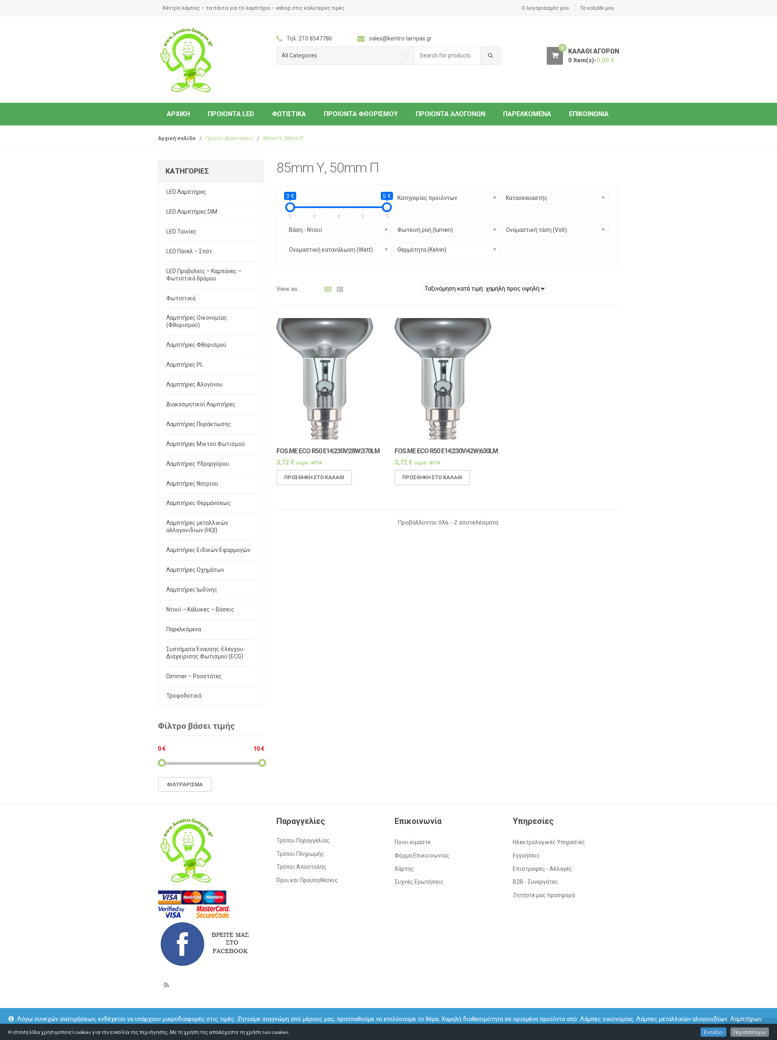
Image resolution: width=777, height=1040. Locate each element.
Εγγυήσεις (526, 855)
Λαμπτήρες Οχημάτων (195, 570)
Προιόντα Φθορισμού (361, 114)
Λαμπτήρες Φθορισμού (196, 345)
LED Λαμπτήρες (186, 192)
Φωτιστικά (289, 114)
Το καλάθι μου (597, 8)
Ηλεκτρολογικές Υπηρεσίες (549, 842)
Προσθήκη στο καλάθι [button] (314, 477)
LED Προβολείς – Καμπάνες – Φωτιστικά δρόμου (204, 275)
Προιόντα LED (231, 114)
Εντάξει (713, 1032)
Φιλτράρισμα (185, 784)
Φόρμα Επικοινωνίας (422, 855)
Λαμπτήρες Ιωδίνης (191, 589)
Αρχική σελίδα (176, 138)
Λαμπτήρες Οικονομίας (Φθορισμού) (196, 321)
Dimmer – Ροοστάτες (194, 676)
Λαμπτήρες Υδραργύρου (197, 464)
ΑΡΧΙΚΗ (178, 114)
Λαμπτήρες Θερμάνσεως (198, 503)
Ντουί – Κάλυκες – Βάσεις (200, 609)
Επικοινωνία (589, 114)
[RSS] (166, 984)
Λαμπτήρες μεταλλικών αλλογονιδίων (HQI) (197, 526)
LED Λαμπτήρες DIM (191, 211)
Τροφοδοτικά (184, 695)
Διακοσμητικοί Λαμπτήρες (201, 404)
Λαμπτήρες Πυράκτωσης (198, 424)
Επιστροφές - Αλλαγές (542, 869)
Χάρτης (404, 869)
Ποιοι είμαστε (413, 842)
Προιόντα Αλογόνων (450, 114)
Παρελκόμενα (527, 114)
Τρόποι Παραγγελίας (303, 840)
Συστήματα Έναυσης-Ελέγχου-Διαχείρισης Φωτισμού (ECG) (205, 653)
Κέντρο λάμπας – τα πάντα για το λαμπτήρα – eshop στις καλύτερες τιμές (253, 8)
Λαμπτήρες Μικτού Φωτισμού (205, 444)
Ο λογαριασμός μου (545, 8)
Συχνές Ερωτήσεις (419, 882)
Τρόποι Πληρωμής (300, 854)
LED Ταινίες (181, 231)
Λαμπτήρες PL (184, 364)
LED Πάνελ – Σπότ (189, 251)
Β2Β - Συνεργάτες (535, 882)
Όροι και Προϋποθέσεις (307, 880)
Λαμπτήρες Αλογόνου (194, 384)
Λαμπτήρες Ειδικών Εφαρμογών (208, 550)
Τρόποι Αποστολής (301, 867)
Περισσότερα (750, 1032)
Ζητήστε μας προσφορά (544, 895)
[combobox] (447, 55)
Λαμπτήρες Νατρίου (192, 483)
